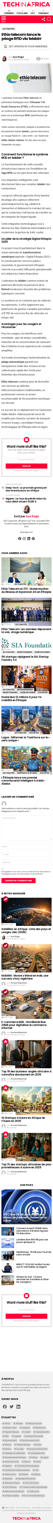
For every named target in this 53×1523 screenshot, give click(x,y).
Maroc (27, 1461)
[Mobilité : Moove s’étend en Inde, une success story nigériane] (26, 958)
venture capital (12, 1495)
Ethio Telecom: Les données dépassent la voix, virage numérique (26, 630)
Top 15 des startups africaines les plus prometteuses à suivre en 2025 (26, 1166)
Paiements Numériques (28, 1466)
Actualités (20, 584)
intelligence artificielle (15, 1453)
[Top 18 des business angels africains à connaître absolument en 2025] (26, 1054)
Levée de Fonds (42, 652)
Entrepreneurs (25, 689)
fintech (8, 1444)
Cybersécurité (42, 1432)
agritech (26, 1427)
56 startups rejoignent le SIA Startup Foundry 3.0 (25, 658)
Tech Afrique (10, 1487)
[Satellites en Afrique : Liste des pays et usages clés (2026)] (26, 912)
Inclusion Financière (38, 1449)
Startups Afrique (12, 1483)
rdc (36, 1470)
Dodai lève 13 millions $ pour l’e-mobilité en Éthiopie (21, 698)
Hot (33, 13)
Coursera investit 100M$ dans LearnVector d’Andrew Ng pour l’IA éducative (32, 1231)
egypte (17, 1436)
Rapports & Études (27, 773)
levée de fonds (12, 1461)
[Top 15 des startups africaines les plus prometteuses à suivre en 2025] (26, 1147)
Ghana (8, 1449)
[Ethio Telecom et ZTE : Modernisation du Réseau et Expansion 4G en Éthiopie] (26, 571)
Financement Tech (30, 1440)
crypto (27, 1432)
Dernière (9, 13)
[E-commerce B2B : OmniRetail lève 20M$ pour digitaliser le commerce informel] (26, 1005)
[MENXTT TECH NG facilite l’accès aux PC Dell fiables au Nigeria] (7, 1268)
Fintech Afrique (23, 1444)
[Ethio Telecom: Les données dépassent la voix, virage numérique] (26, 612)
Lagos (45, 1457)
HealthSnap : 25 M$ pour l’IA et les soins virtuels (33, 1253)
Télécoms (34, 1491)
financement (11, 1440)
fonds (38, 1444)
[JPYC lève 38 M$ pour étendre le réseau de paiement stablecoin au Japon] (26, 1206)
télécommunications (14, 1491)
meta (38, 1461)
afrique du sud (34, 1423)
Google (20, 1449)
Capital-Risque (12, 1432)
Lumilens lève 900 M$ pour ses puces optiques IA (32, 1241)
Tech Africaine (31, 1483)
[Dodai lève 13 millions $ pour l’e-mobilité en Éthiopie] (26, 680)
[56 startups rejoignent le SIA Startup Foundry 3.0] (26, 646)
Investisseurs (24, 652)
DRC (7, 1436)
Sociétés (43, 692)
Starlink (24, 1474)
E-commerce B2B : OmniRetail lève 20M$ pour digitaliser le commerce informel (23, 1025)
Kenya (34, 1457)
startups (8, 1478)
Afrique (19, 1423)
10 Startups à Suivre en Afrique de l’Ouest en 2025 (23, 1119)
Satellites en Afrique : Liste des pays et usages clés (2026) (26, 930)
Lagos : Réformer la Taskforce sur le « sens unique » (25, 739)
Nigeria (8, 1466)
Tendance (43, 13)
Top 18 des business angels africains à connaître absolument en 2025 (26, 1073)
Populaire (22, 13)
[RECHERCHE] (49, 19)
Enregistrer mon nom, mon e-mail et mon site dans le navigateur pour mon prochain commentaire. (25, 873)
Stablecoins (10, 1474)
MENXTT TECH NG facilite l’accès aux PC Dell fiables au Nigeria (33, 1265)
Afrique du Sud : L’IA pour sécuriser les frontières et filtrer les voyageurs (32, 1279)
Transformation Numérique (34, 1487)
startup (36, 1474)
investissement (37, 1453)
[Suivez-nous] (43, 19)
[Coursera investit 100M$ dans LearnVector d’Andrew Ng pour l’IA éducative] (7, 1231)
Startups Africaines (26, 1478)
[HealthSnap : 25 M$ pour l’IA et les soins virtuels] (7, 1255)
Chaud (5, 1041)
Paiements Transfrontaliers (17, 1470)
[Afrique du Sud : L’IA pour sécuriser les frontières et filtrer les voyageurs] (7, 1280)
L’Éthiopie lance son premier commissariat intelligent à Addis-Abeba (23, 781)
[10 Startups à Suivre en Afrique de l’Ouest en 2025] (26, 1101)
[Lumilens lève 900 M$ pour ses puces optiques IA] (7, 1243)
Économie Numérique (34, 1495)
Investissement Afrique (15, 1457)
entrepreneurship (34, 1436)
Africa (7, 1423)
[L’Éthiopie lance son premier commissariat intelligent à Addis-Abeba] (26, 760)
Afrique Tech (10, 1427)
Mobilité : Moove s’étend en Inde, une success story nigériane (24, 977)
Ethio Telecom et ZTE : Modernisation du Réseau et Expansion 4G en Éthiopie (26, 590)
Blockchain (40, 1427)
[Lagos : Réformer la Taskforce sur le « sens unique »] (26, 720)
